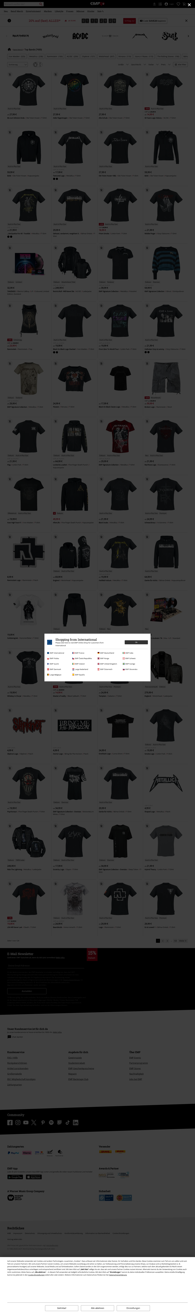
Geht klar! (61, 1308)
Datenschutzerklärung (118, 1275)
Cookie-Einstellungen (36, 1275)
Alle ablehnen (97, 1308)
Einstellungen (133, 1308)
